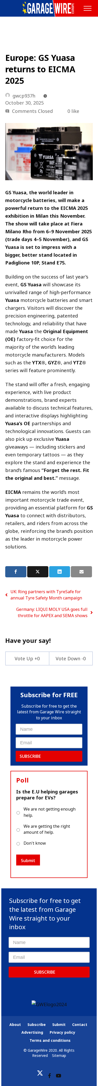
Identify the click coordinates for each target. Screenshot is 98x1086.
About (15, 1024)
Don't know (35, 843)
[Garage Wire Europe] (49, 8)
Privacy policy (62, 1032)
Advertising (32, 1032)
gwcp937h (24, 96)
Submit (28, 860)
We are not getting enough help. (50, 812)
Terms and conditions (50, 1040)
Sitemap (59, 1055)
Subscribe (30, 756)
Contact (79, 1024)
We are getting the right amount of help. (47, 829)
